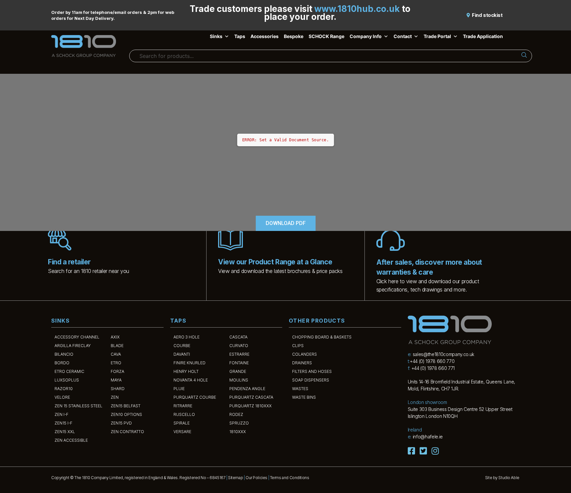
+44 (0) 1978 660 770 (432, 361)
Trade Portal (437, 36)
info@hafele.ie (428, 436)
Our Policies (256, 477)
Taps (239, 36)
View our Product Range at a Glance (275, 262)
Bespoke (293, 36)
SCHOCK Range (326, 36)
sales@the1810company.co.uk (443, 354)
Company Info (366, 36)
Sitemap (235, 477)
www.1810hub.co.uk (357, 9)
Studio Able (508, 477)
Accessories (264, 36)
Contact (403, 36)
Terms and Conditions (289, 477)
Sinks (216, 36)
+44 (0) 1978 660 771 (433, 368)
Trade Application (483, 36)
